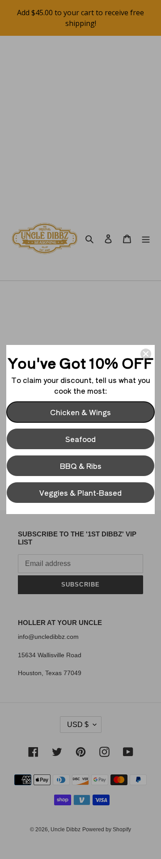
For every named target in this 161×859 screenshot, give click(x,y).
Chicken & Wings (80, 412)
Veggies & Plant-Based (80, 492)
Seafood (80, 439)
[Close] (145, 354)
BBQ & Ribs (81, 465)
